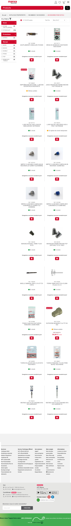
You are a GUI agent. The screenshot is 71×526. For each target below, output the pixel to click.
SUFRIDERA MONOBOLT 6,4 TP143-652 (57, 324)
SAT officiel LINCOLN (23, 451)
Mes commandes (50, 457)
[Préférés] (60, 2)
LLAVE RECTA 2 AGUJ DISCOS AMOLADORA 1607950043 (31, 125)
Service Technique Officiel (25, 449)
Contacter (60, 463)
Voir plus (19, 492)
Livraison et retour (61, 451)
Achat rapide (4, 467)
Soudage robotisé (22, 459)
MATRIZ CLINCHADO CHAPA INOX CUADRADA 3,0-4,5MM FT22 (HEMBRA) (31, 205)
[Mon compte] (56, 2)
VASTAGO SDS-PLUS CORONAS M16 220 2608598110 (57, 403)
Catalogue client (5, 451)
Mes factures (49, 463)
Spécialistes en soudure (24, 455)
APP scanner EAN (5, 459)
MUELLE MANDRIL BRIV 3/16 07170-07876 (31, 284)
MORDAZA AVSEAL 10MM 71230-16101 (31, 244)
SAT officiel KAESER (23, 453)
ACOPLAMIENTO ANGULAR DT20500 (31, 45)
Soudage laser (21, 461)
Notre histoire (38, 455)
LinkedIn (52, 497)
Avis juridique (60, 457)
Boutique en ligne (5, 470)
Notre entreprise (39, 453)
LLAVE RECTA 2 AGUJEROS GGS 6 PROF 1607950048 (57, 125)
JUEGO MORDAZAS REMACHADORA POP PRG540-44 (57, 85)
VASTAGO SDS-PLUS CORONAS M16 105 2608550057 (31, 403)
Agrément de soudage (23, 457)
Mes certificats (50, 465)
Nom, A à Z (59, 20)
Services (3, 449)
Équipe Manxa (38, 472)
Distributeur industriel (6, 453)
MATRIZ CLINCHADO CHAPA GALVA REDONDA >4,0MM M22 (57, 165)
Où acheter (37, 470)
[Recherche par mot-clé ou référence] (67, 8)
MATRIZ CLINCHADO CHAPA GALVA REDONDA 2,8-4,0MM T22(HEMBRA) (32, 165)
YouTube (49, 497)
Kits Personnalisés (5, 461)
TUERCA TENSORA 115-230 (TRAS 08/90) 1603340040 (57, 363)
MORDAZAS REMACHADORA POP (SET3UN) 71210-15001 (57, 244)
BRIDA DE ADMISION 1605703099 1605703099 (57, 45)
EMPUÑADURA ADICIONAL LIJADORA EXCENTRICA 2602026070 (31, 85)
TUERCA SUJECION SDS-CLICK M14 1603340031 (32, 363)
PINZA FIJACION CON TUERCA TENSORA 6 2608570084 (31, 324)
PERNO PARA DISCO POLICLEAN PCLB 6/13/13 (57, 284)
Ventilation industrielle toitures (25, 467)
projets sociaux (36, 522)
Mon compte (49, 449)
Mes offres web (50, 455)
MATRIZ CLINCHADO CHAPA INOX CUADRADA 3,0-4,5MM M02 (57, 204)
